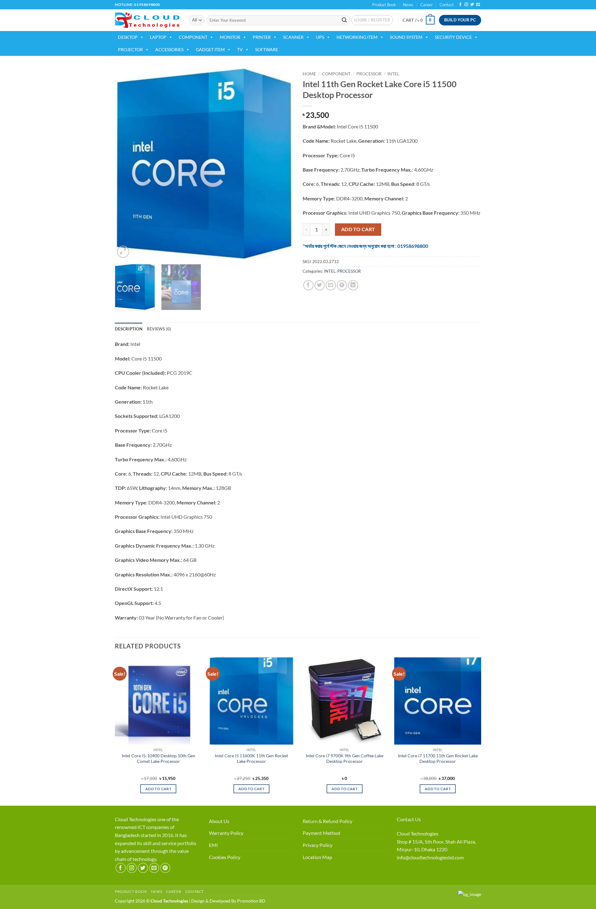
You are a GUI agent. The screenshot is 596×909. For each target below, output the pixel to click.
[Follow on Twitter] (472, 4)
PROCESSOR (369, 73)
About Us (219, 821)
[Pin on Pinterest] (342, 285)
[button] (372, 20)
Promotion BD (251, 900)
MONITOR (230, 37)
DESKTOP (128, 37)
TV (240, 49)
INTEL (393, 73)
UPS (320, 37)
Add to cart (358, 229)
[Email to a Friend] (331, 285)
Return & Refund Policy (327, 821)
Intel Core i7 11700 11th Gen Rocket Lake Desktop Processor (438, 758)
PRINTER (262, 37)
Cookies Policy (224, 857)
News (408, 4)
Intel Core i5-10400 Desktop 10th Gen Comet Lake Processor (158, 758)
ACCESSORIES (169, 49)
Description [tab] (128, 328)
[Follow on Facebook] (460, 4)
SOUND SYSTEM (406, 37)
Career (426, 4)
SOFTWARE (266, 49)
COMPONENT (193, 37)
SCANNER (293, 37)
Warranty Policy (226, 833)
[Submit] (344, 20)
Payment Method (321, 833)
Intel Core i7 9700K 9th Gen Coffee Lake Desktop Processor (344, 758)
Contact (447, 4)
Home (309, 73)
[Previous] (126, 164)
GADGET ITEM (210, 49)
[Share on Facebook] (308, 285)
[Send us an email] (478, 4)
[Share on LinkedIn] (353, 285)
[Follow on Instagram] (466, 4)
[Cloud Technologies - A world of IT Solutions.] (147, 20)
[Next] (281, 164)
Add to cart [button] (158, 789)
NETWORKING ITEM (356, 37)
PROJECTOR (130, 49)
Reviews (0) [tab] (159, 328)
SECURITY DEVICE (453, 37)
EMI (213, 845)
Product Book (384, 4)
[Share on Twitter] (319, 285)
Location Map (317, 857)
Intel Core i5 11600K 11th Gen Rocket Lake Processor (251, 758)
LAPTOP (158, 37)
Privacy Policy (317, 845)
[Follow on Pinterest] (165, 868)
